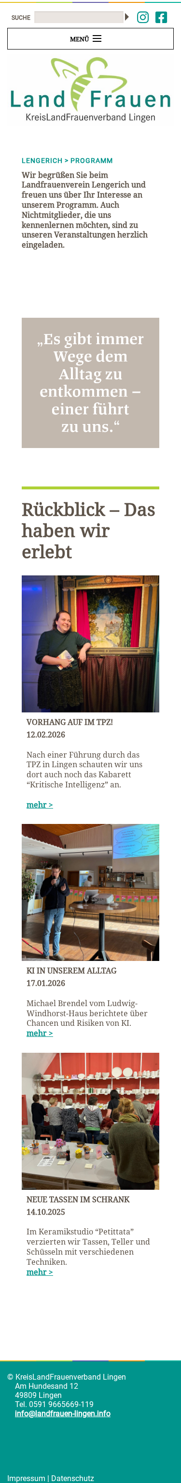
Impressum (26, 1478)
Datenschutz (72, 1478)
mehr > (40, 804)
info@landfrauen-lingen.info (63, 1413)
